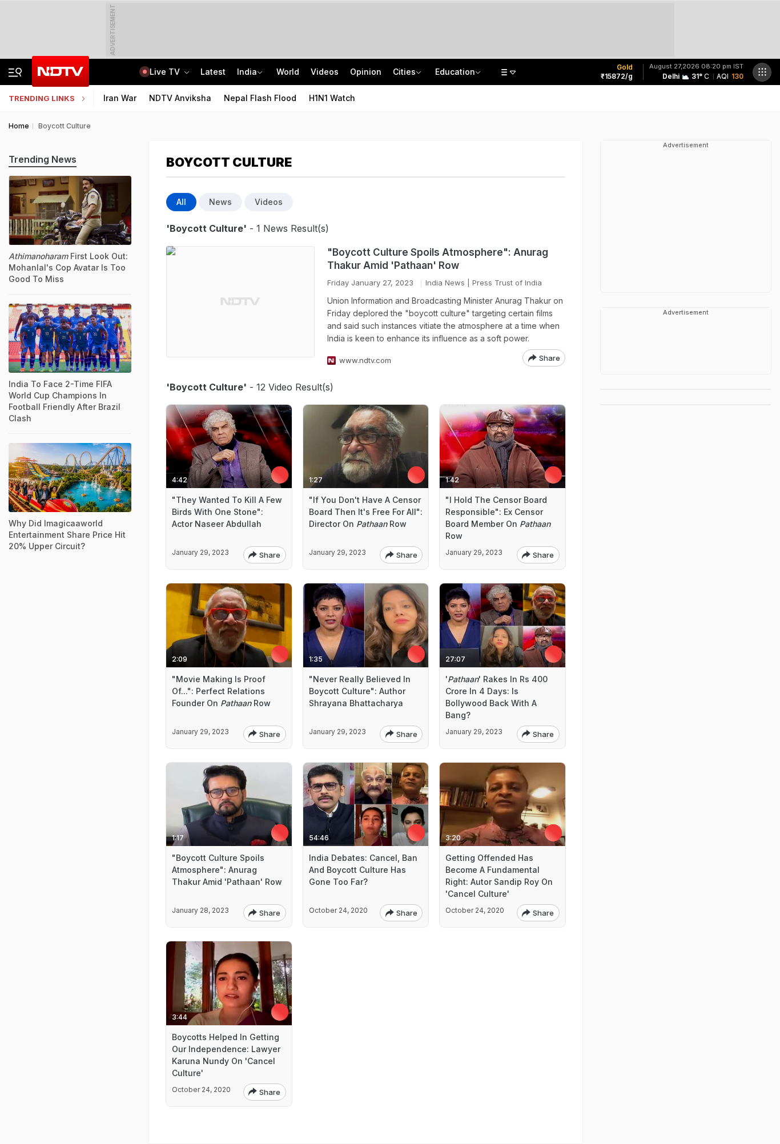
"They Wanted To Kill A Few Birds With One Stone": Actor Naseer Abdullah (227, 512)
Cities (404, 71)
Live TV (166, 71)
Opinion (365, 71)
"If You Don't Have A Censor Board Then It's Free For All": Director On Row (366, 512)
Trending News (43, 159)
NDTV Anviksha (180, 98)
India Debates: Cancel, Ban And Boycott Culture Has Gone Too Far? (363, 870)
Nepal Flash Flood (260, 98)
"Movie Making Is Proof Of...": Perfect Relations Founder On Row (221, 691)
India (247, 71)
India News (445, 282)
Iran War (119, 98)
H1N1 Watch (332, 98)
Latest (213, 71)
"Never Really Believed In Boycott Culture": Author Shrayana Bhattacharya (360, 691)
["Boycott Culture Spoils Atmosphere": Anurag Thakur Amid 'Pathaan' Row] (240, 306)
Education (455, 71)
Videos (325, 71)
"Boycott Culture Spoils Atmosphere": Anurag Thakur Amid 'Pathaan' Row (437, 259)
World (287, 71)
